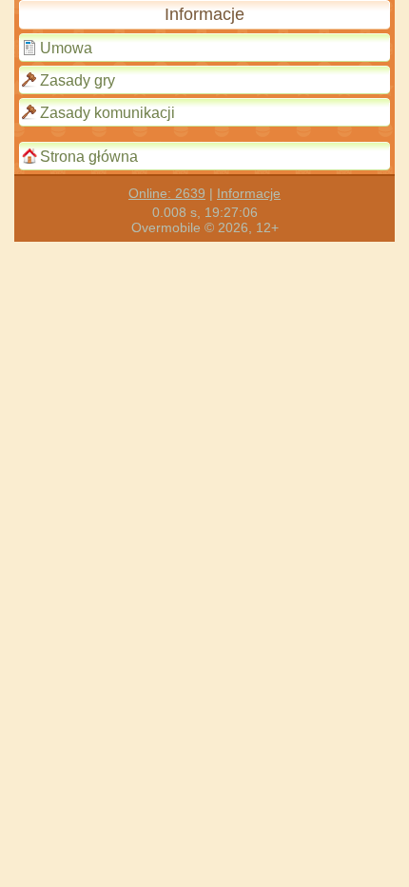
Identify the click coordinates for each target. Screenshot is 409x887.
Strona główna (89, 156)
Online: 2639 (166, 193)
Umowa (66, 48)
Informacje (249, 193)
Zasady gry (77, 80)
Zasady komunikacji (107, 113)
